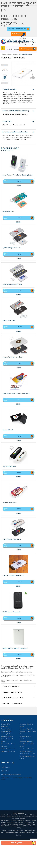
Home (4, 54)
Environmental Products (8, 751)
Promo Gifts (4, 726)
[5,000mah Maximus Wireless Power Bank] (18, 382)
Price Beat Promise (11, 686)
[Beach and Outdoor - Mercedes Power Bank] (4, 69)
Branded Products (6, 731)
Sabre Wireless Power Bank (12, 539)
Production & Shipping (12, 703)
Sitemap (18, 835)
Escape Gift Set (8, 430)
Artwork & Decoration (13, 698)
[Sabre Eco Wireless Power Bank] (18, 564)
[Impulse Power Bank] (18, 455)
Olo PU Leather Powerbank (11, 612)
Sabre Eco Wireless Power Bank (13, 575)
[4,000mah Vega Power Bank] (18, 236)
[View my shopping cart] (29, 36)
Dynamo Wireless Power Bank (12, 357)
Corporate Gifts (5, 724)
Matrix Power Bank (9, 320)
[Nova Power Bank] (18, 200)
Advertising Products (7, 736)
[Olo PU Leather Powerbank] (18, 600)
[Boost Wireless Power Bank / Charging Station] (18, 163)
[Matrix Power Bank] (18, 309)
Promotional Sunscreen (26, 741)
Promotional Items (6, 729)
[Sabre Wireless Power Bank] (18, 527)
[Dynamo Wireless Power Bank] (18, 345)
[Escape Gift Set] (18, 418)
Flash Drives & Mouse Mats (28, 753)
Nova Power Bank (8, 211)
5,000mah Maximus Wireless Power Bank (16, 393)
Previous (4, 65)
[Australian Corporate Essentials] (15, 41)
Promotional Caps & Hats (27, 729)
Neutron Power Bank (9, 503)
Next (4, 83)
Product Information (12, 692)
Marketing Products (6, 734)
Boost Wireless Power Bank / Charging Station (17, 175)
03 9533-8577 (5, 771)
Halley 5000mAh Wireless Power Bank (15, 648)
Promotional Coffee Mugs (27, 749)
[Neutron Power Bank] (18, 491)
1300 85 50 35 (5, 767)
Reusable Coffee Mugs (26, 751)
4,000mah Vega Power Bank (12, 248)
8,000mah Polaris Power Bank (12, 284)
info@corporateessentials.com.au (11, 774)
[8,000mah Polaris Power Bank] (18, 273)
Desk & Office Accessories (8, 749)
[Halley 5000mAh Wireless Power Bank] (18, 637)
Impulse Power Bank (9, 466)
